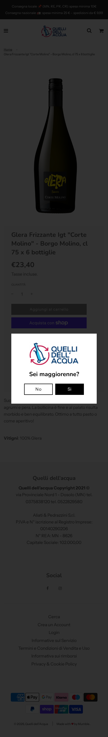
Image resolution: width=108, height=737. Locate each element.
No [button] (38, 389)
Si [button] (70, 389)
